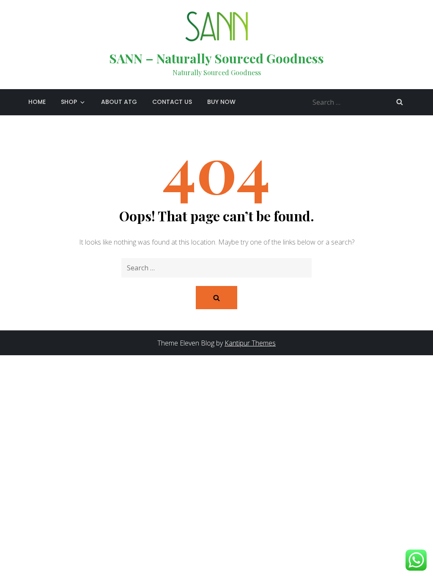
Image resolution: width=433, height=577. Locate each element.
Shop (69, 102)
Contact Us (172, 102)
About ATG (119, 102)
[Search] (399, 101)
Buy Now (221, 102)
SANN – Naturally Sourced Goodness (216, 58)
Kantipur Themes (250, 343)
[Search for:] (359, 101)
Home (37, 102)
